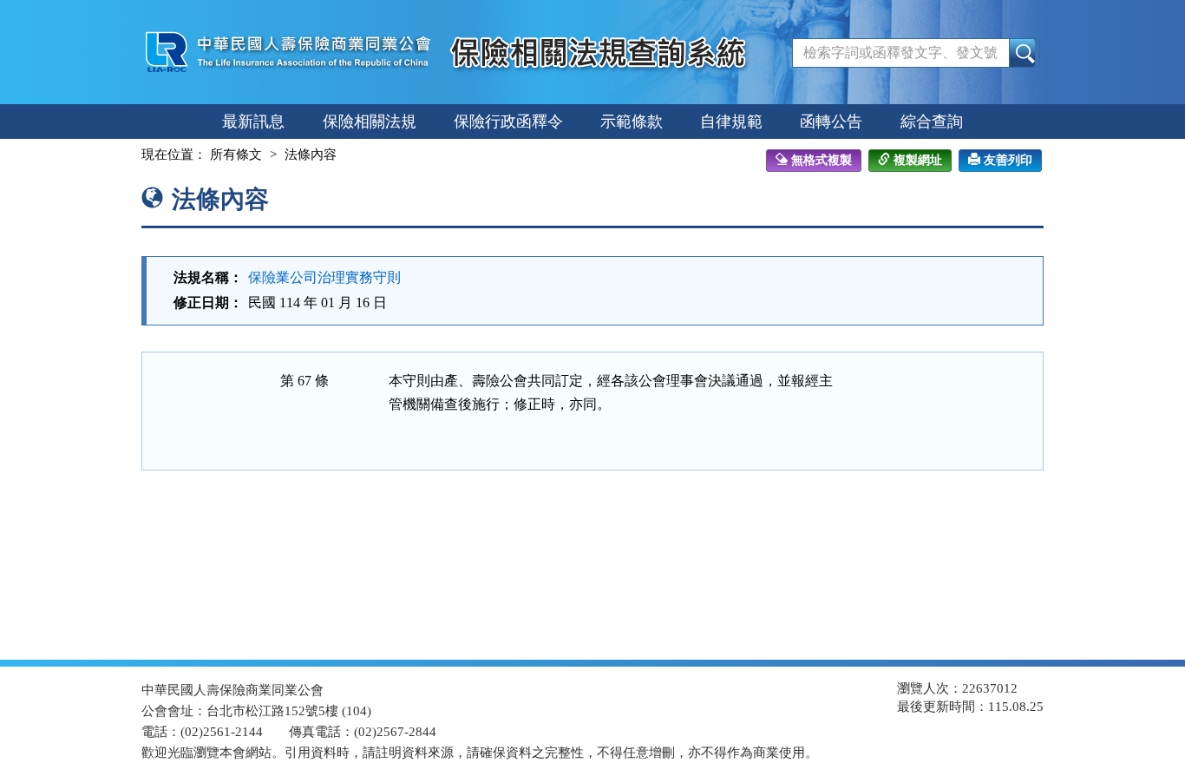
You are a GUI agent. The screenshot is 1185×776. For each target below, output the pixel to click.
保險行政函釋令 (508, 121)
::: (126, 154)
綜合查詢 (931, 121)
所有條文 (236, 154)
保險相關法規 (369, 121)
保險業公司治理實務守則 (324, 277)
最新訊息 (253, 121)
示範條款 (631, 121)
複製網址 (918, 160)
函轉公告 (831, 121)
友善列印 (1008, 160)
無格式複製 (821, 160)
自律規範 (731, 121)
